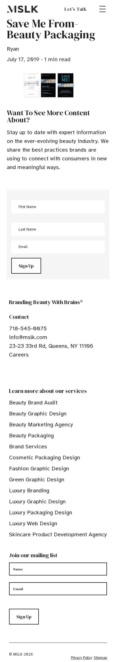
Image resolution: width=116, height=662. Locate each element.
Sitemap (100, 658)
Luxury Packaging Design (40, 512)
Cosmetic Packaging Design (44, 457)
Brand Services (28, 446)
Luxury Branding (29, 490)
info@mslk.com (28, 337)
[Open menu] (102, 9)
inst (37, 372)
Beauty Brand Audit (33, 402)
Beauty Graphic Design (37, 413)
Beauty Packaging (31, 435)
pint (29, 372)
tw (20, 372)
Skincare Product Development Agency (58, 534)
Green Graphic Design (36, 479)
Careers (19, 354)
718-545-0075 (28, 328)
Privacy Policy (81, 658)
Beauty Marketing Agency (41, 424)
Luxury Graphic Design (37, 501)
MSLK (22, 9)
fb (11, 372)
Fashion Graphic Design (39, 468)
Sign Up (26, 266)
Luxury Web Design (33, 523)
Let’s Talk (75, 9)
